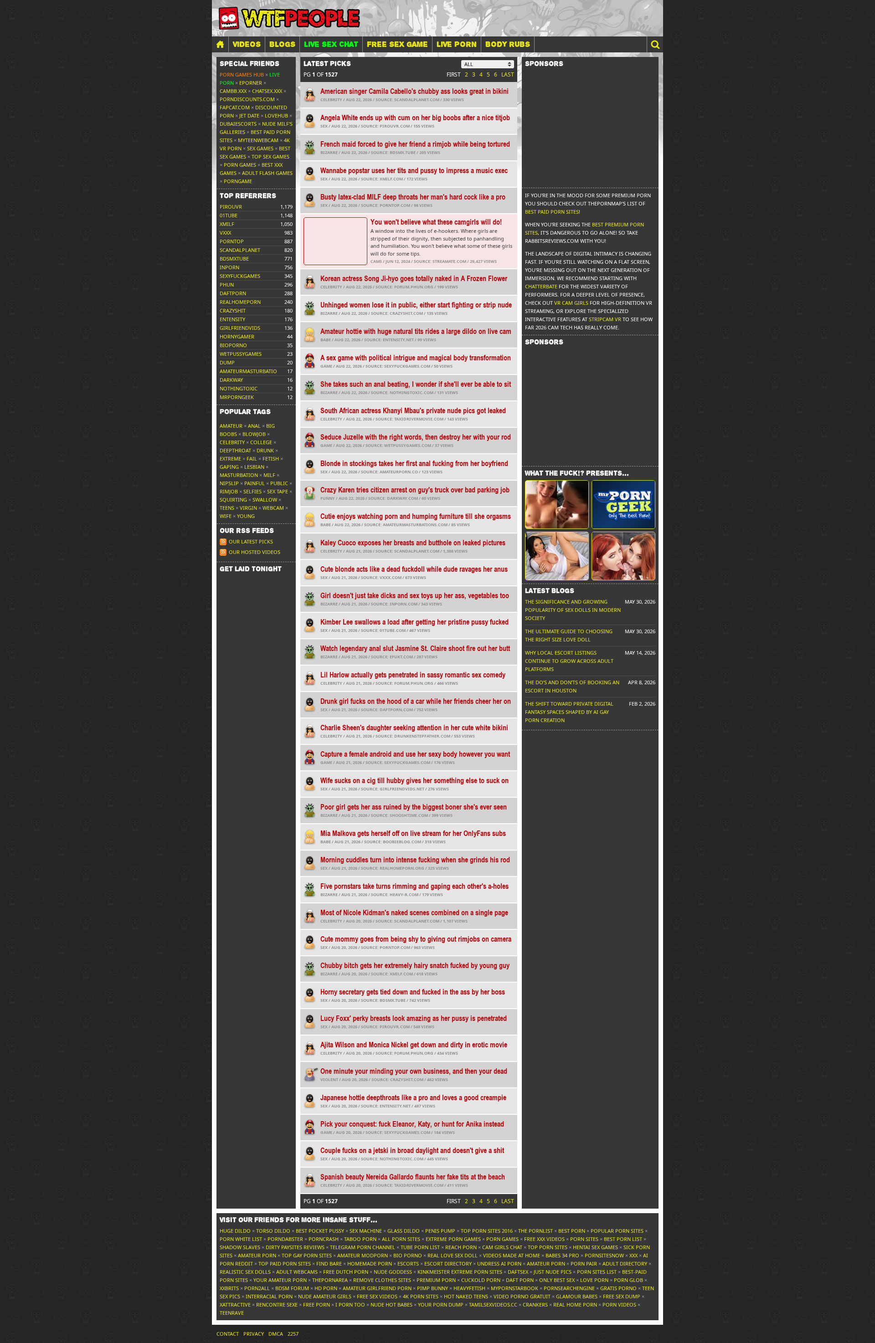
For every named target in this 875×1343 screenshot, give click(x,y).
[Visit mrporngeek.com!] (623, 504)
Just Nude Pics (552, 1271)
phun (227, 284)
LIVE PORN (457, 44)
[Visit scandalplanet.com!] (557, 504)
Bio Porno (407, 1255)
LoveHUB (276, 115)
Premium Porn (436, 1279)
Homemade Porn (369, 1263)
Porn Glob (628, 1279)
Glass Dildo (403, 1230)
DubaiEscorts (238, 123)
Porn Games (240, 164)
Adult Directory (624, 1263)
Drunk (265, 450)
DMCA (275, 1333)
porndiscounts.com (247, 99)
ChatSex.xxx (267, 90)
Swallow (264, 499)
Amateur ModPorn (362, 1255)
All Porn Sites (401, 1238)
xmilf (227, 223)
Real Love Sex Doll (452, 1255)
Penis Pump (440, 1230)
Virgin (248, 507)
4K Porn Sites (420, 1296)
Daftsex (518, 1271)
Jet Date (249, 115)
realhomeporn (240, 301)
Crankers (535, 1304)
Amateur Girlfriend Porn (377, 1288)
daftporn (233, 293)
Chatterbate (541, 286)
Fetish (270, 458)
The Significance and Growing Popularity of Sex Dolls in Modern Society (573, 609)
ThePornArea (330, 1279)
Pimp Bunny (432, 1288)
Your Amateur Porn (280, 1279)
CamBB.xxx (233, 90)
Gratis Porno (618, 1288)
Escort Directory (448, 1263)
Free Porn (316, 1304)
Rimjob (229, 491)
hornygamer (237, 336)
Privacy (253, 1333)
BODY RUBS (507, 44)
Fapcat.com (235, 107)
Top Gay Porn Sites (307, 1255)
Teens (227, 507)
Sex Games (260, 148)
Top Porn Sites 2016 (487, 1230)
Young (246, 516)
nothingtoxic (238, 388)
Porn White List (241, 1238)
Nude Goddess (393, 1271)
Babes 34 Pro (562, 1255)
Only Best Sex (557, 1279)
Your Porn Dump (440, 1304)
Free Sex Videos (377, 1296)
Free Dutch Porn (345, 1271)
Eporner (250, 82)
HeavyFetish (469, 1288)
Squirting (233, 499)
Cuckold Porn (480, 1279)
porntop (232, 241)
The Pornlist (535, 1230)
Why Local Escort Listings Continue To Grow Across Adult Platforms (569, 660)
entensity (232, 319)
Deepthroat (235, 450)
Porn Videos (619, 1304)
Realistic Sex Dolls (245, 1271)
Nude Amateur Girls (324, 1296)
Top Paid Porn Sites (284, 1263)
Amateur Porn (257, 1255)
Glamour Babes (576, 1296)
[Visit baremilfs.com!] (557, 556)
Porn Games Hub (242, 74)
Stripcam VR (605, 319)
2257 (293, 1333)
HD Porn (325, 1288)
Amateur (231, 425)
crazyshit (233, 310)
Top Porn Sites (547, 1247)
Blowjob (254, 434)
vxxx (225, 232)
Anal (254, 425)
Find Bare (329, 1263)
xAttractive (235, 1304)
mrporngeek (237, 397)
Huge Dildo (235, 1230)
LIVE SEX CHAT (331, 44)
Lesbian (254, 466)
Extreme (230, 458)
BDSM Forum (292, 1288)
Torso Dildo (273, 1230)
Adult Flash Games (267, 172)
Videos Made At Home (511, 1255)
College (261, 442)
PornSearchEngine (569, 1288)
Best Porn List (623, 1238)
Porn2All (257, 1288)
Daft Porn (520, 1279)
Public (279, 483)
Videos (247, 44)
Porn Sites (584, 1238)
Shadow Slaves (240, 1247)
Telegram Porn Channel (362, 1247)
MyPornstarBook (514, 1288)
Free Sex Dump (621, 1296)
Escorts (408, 1263)
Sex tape (277, 491)
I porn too (350, 1304)
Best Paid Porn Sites (552, 211)
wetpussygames (241, 353)
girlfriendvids (240, 327)
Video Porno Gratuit (522, 1296)
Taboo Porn (360, 1238)
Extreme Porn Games (453, 1238)
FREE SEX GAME (397, 44)
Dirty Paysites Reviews (295, 1247)
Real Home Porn (575, 1304)
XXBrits (229, 1288)
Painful (254, 483)
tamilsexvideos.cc (493, 1304)
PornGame (238, 181)
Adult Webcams (297, 1271)
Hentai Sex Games (595, 1247)
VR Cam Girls (571, 302)
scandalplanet (240, 249)
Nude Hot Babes (391, 1304)
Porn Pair (584, 1263)
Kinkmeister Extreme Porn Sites (459, 1271)
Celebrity (232, 442)
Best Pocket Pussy (320, 1230)
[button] (655, 44)
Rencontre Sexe (277, 1304)
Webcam (273, 507)
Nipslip (229, 483)
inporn (229, 267)
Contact (227, 1333)
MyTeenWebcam (258, 140)
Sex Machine (366, 1230)
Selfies (252, 491)
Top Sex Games (270, 156)
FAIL (252, 458)
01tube (228, 215)
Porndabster (285, 1238)
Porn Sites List (597, 1271)
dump (227, 362)
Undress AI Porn (499, 1263)
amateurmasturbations (251, 371)
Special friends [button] (249, 63)
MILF (269, 475)
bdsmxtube (234, 258)
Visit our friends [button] (298, 1220)
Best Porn (571, 1230)
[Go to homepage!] (289, 18)
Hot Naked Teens (466, 1296)
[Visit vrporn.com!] (623, 556)
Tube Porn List (420, 1247)
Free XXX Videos (544, 1238)
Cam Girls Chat (502, 1247)
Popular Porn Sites (617, 1230)
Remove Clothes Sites (382, 1279)
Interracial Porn (269, 1296)
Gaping (229, 466)
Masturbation (239, 475)
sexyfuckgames (240, 275)
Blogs (282, 44)
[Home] (220, 44)
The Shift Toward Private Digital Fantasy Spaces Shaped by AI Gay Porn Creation (569, 711)
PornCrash (324, 1238)
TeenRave (232, 1312)
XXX (633, 1255)
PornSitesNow (604, 1255)
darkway (231, 379)
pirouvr (231, 206)
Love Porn (594, 1279)
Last (507, 74)
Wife (226, 516)
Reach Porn (461, 1247)
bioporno (233, 345)
